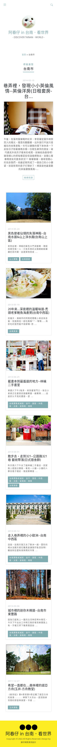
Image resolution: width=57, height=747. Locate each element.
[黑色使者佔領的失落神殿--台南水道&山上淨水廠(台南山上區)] (28, 207)
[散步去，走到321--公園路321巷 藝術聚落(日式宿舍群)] (28, 430)
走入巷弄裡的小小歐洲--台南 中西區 (27, 537)
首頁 (24, 54)
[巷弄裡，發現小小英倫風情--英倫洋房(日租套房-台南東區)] (28, 118)
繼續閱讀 (28, 177)
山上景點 (13, 259)
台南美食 (13, 331)
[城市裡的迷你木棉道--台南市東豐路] (28, 584)
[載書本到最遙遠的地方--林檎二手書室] (28, 355)
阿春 (28, 32)
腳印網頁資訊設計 (28, 742)
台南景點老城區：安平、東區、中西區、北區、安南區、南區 (26, 404)
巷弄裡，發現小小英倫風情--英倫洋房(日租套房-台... (28, 91)
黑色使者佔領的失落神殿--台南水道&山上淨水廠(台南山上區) (27, 236)
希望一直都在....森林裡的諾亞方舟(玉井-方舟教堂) (28, 687)
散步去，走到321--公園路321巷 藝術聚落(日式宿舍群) (27, 458)
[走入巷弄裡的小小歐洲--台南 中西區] (28, 509)
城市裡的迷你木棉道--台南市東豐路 (27, 612)
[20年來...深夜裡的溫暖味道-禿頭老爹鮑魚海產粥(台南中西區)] (28, 283)
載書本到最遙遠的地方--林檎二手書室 (27, 383)
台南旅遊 (26, 259)
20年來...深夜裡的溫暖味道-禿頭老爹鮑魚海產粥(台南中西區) (28, 311)
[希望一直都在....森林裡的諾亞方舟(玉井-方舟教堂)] (28, 659)
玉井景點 (13, 707)
